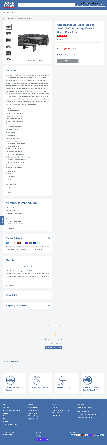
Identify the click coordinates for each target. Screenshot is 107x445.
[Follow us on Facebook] (37, 435)
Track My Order (56, 415)
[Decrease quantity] (66, 54)
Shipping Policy (33, 419)
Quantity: (60, 54)
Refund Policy (32, 407)
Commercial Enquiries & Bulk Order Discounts (60, 411)
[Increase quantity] (74, 54)
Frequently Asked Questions (11, 410)
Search (5, 413)
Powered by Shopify (8, 434)
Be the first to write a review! (53, 347)
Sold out (67, 61)
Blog (13, 12)
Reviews (5, 416)
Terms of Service (33, 410)
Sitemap (5, 421)
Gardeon (60, 39)
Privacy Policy (32, 413)
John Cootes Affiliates (10, 424)
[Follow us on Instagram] (40, 435)
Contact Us (55, 407)
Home (5, 18)
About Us (6, 12)
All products (11, 18)
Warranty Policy (33, 416)
